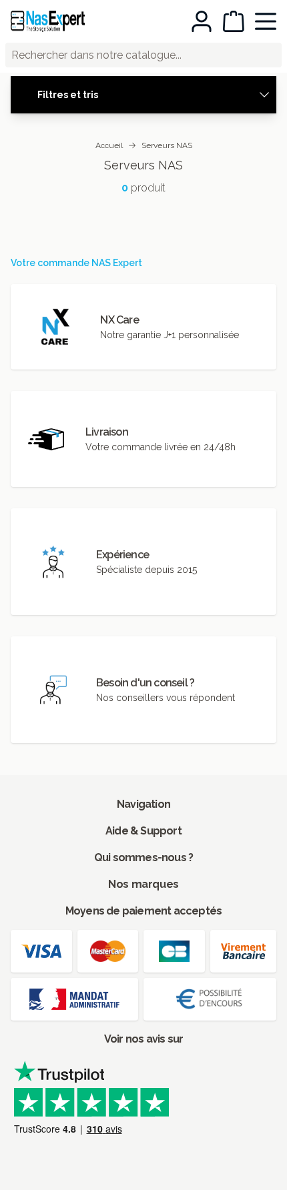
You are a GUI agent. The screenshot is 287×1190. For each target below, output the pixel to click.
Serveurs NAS (166, 145)
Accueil (109, 145)
